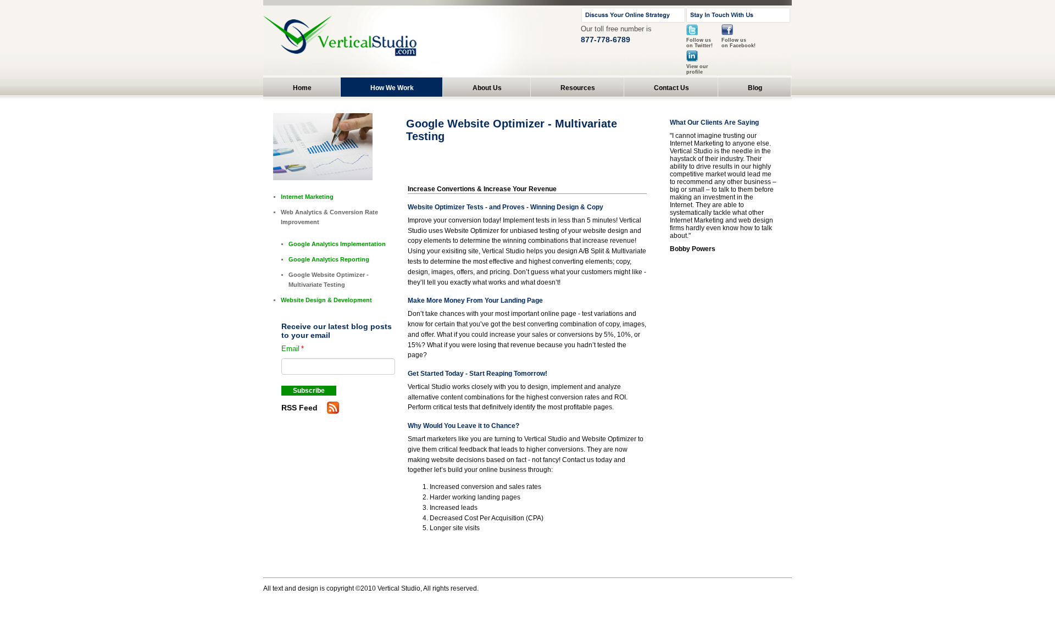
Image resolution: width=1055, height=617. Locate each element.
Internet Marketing (307, 196)
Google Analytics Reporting (328, 259)
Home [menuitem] (302, 88)
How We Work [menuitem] (392, 88)
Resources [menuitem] (577, 88)
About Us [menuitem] (487, 88)
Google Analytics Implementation (337, 244)
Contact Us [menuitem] (671, 88)
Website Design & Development (326, 300)
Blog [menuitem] (755, 88)
